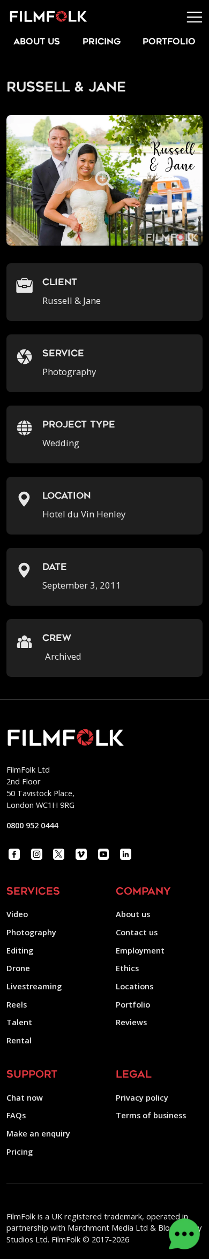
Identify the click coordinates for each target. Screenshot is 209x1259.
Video (17, 914)
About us (133, 914)
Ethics (127, 968)
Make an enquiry (38, 1133)
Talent (19, 1022)
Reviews (131, 1022)
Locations (134, 986)
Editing (19, 950)
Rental (19, 1040)
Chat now (24, 1097)
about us (36, 42)
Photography (31, 932)
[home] (43, 17)
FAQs (16, 1115)
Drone (18, 968)
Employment (140, 950)
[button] (194, 17)
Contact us (137, 932)
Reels (16, 1004)
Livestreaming (34, 986)
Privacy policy (142, 1097)
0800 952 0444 (32, 825)
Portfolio (133, 1004)
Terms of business (151, 1115)
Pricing (102, 42)
